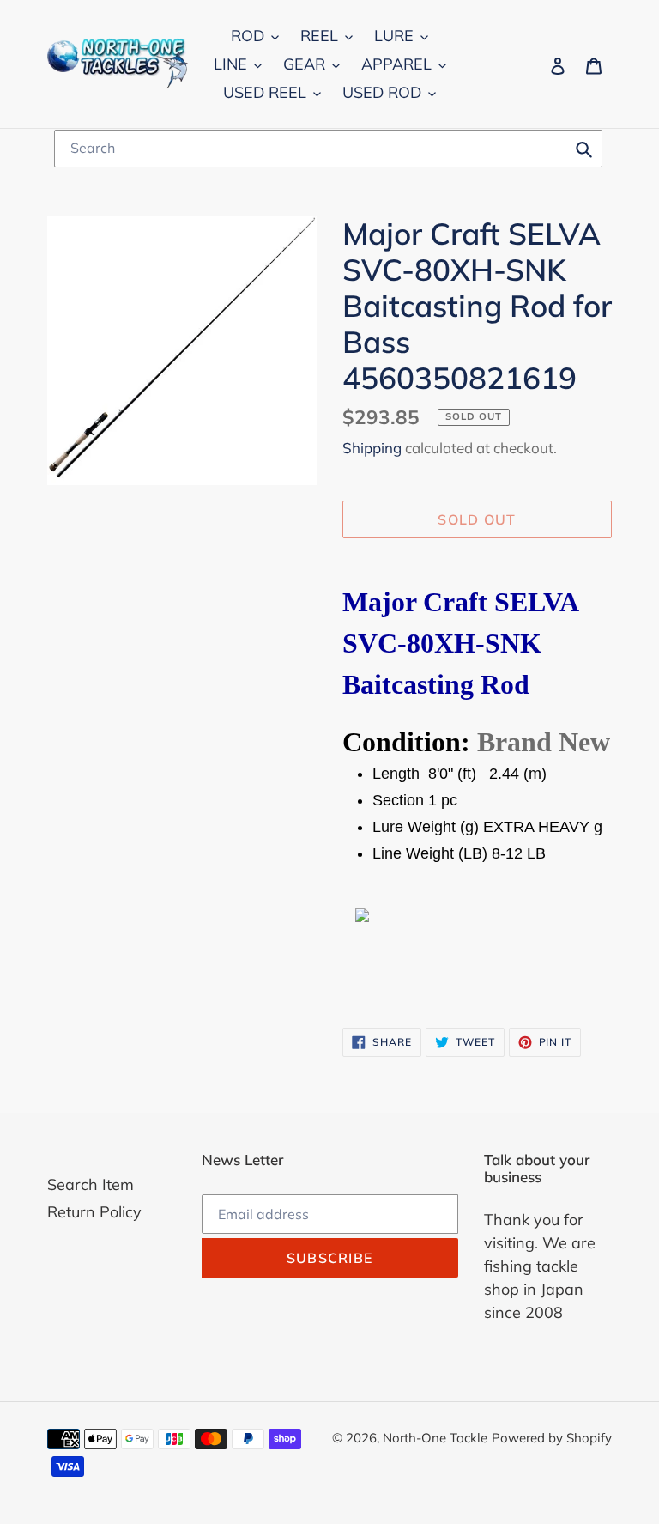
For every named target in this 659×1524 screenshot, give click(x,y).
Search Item (90, 1184)
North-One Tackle (435, 1438)
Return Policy (94, 1212)
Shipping (372, 448)
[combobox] (328, 148)
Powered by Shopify (552, 1438)
